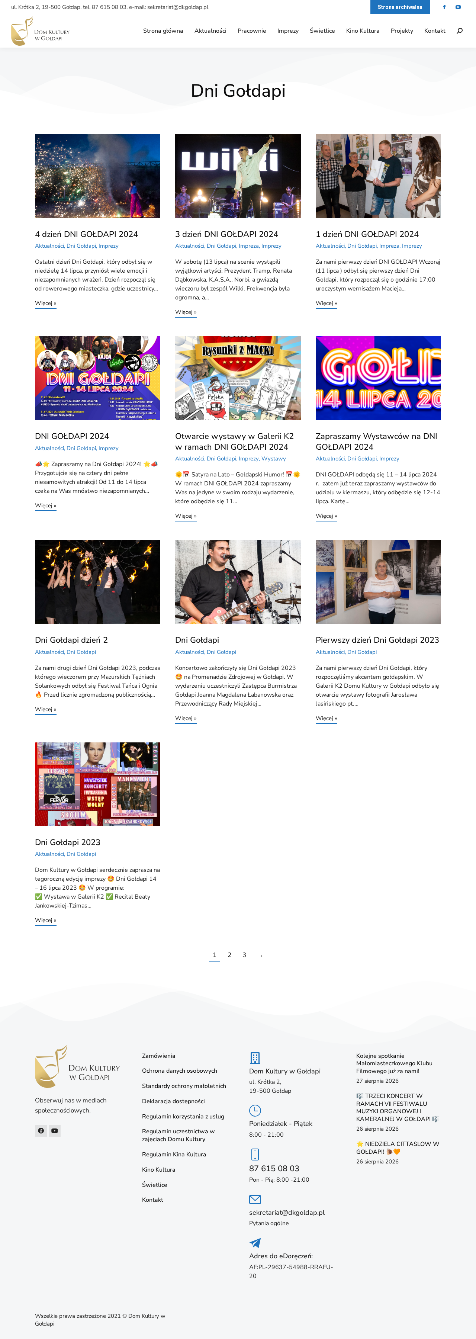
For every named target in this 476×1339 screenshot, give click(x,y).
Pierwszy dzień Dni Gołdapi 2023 (377, 640)
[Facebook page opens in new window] (444, 7)
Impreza (249, 246)
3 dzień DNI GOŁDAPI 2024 (226, 234)
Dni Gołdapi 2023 (67, 842)
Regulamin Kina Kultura (174, 1155)
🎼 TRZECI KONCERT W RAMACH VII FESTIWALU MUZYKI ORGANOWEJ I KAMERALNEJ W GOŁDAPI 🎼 (398, 1107)
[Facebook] (41, 1131)
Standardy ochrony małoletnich (184, 1086)
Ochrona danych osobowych (179, 1071)
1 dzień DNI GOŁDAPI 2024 (367, 234)
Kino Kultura (159, 1170)
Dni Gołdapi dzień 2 (71, 640)
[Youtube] (55, 1131)
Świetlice (154, 1185)
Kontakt (152, 1200)
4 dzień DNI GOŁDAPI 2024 (86, 234)
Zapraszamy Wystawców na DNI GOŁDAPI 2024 (376, 442)
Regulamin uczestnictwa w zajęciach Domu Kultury (178, 1135)
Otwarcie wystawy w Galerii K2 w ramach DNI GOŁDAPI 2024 (234, 442)
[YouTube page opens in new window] (458, 7)
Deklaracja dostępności (173, 1101)
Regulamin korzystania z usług (183, 1117)
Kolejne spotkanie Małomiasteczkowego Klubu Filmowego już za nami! (394, 1064)
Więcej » (46, 304)
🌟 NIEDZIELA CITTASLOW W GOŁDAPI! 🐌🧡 (398, 1148)
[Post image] (97, 176)
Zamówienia (159, 1056)
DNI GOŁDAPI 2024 (72, 436)
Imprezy (109, 246)
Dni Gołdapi (81, 246)
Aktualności (49, 246)
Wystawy (273, 458)
